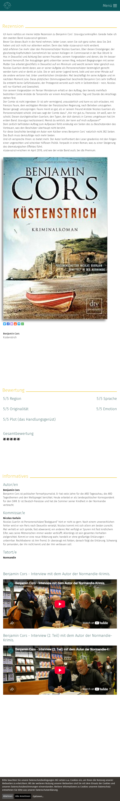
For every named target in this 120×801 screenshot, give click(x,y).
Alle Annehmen (22, 796)
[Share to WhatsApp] (22, 323)
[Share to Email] (11, 323)
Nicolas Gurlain (12, 518)
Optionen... (38, 796)
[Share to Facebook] (8, 323)
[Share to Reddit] (15, 323)
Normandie (9, 557)
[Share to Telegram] (19, 323)
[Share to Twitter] (4, 323)
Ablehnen (7, 796)
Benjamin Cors (11, 490)
